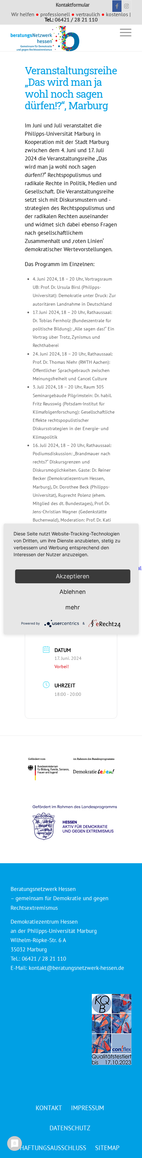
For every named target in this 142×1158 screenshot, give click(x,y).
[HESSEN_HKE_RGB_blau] (81, 816)
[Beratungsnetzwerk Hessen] (59, 38)
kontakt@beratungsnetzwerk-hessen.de (76, 967)
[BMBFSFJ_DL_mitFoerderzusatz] (71, 769)
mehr (72, 607)
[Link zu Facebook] (117, 6)
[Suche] (106, 32)
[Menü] (122, 32)
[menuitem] (106, 32)
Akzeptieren (72, 576)
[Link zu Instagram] (126, 6)
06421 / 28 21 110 (76, 19)
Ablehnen (72, 591)
